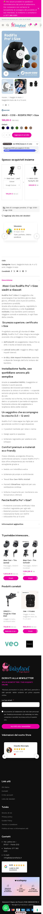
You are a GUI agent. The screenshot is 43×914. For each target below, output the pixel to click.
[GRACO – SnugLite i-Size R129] (11, 600)
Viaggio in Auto (15, 97)
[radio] (3, 127)
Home (4, 97)
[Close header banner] (38, 8)
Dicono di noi (7, 813)
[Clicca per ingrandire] (6, 73)
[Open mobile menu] (3, 25)
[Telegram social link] (23, 271)
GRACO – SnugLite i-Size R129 (9, 613)
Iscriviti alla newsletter (21, 726)
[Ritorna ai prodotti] (5, 105)
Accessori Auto (9, 621)
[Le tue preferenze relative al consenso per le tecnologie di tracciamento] (37, 910)
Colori (4, 125)
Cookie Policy (7, 821)
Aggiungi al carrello (21, 135)
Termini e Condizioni (9, 824)
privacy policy (25, 717)
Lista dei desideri (8, 799)
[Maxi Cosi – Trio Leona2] (11, 549)
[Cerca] (7, 25)
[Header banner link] (20, 8)
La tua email (7, 700)
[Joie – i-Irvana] (30, 600)
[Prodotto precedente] (3, 105)
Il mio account (7, 795)
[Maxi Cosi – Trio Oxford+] (30, 549)
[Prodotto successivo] (8, 105)
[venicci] (29, 644)
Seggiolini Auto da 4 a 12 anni (14, 100)
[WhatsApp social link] (20, 271)
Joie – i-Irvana (29, 611)
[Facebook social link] (11, 271)
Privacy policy (7, 817)
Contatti (5, 791)
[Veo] (12, 644)
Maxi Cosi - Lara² (13, 178)
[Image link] (16, 668)
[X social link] (14, 271)
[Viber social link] (26, 271)
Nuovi (13, 264)
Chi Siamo (5, 787)
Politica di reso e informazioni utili (15, 828)
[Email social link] (17, 271)
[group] (20, 232)
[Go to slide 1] (18, 75)
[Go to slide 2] (20, 75)
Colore (12, 181)
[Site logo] (18, 25)
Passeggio (7, 566)
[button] (4, 54)
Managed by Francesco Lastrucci (23, 905)
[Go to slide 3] (23, 75)
